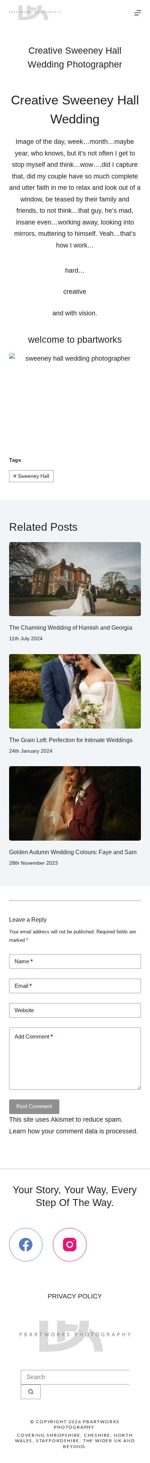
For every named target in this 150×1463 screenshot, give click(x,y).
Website (24, 1010)
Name (24, 961)
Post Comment (34, 1106)
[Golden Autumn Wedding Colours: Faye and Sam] (75, 803)
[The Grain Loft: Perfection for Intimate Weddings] (75, 691)
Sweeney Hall (31, 476)
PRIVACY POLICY (75, 1296)
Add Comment (34, 1036)
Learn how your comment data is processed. (73, 1131)
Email (23, 986)
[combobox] (75, 1377)
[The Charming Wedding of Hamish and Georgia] (75, 579)
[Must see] (137, 12)
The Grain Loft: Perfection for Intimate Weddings (71, 740)
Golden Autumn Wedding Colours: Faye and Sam (73, 852)
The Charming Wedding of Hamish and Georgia (70, 628)
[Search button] (31, 1392)
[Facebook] (26, 1245)
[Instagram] (70, 1245)
